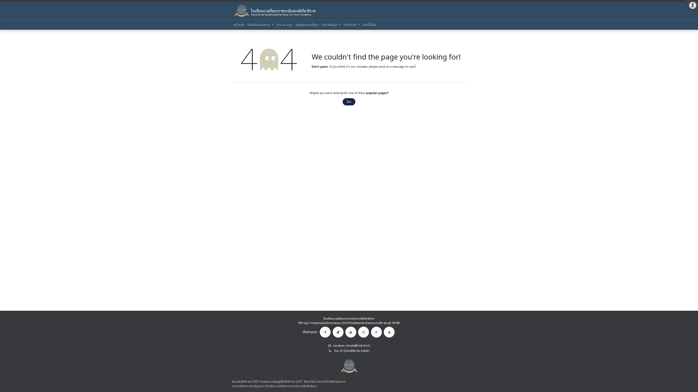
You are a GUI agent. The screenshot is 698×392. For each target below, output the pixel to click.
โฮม (349, 102)
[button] (349, 375)
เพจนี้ (412, 67)
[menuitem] (239, 25)
